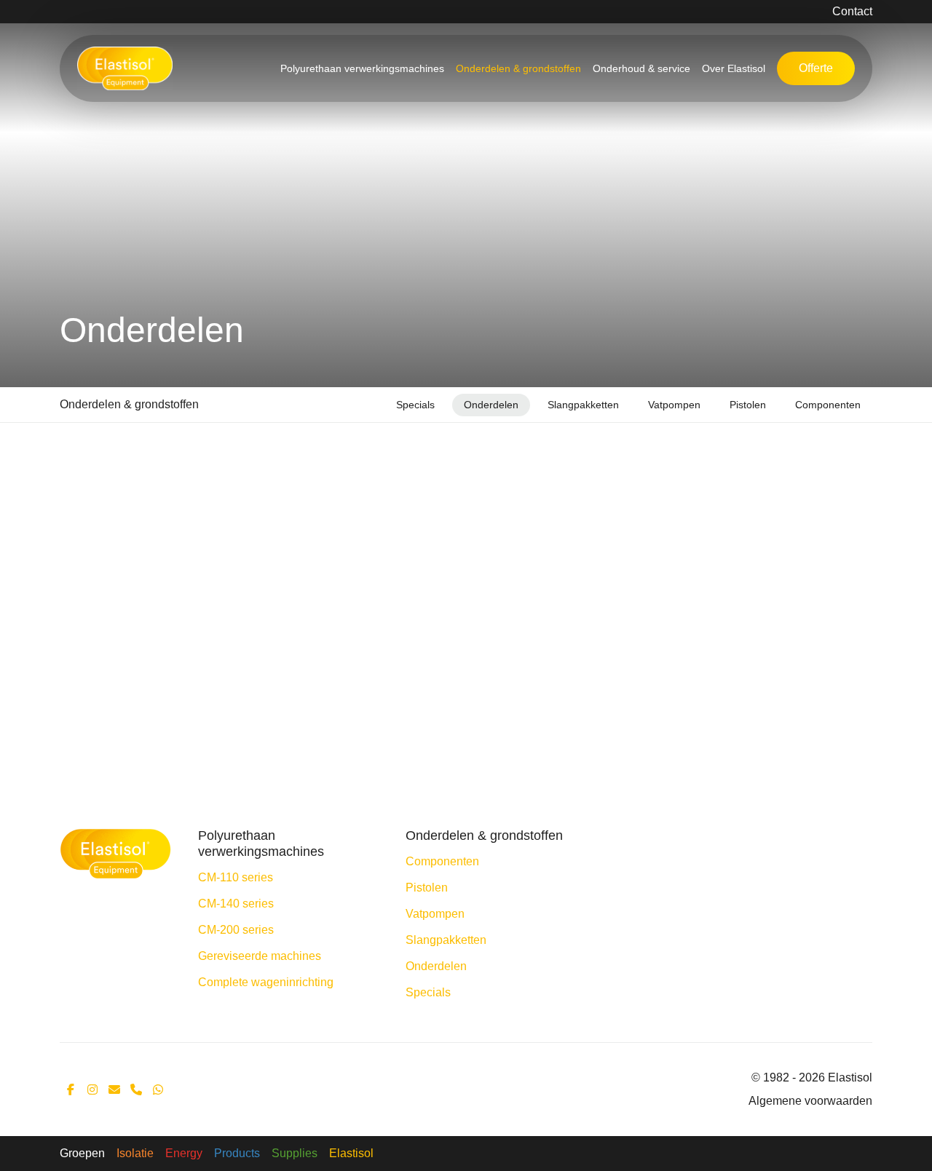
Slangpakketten (583, 405)
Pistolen (748, 405)
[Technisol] (125, 68)
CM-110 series (235, 877)
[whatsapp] (158, 1089)
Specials (415, 405)
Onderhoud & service (641, 68)
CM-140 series (236, 903)
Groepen (82, 1153)
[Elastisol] (115, 852)
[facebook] (71, 1089)
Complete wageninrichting (265, 982)
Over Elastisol (733, 68)
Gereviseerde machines (259, 956)
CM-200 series (236, 930)
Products (237, 1153)
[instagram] (92, 1089)
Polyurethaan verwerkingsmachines (362, 68)
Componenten (828, 405)
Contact (852, 11)
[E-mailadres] (114, 1089)
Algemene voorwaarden (810, 1101)
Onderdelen (491, 405)
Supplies (294, 1153)
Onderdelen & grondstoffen (518, 68)
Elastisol (351, 1153)
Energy (183, 1153)
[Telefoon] (136, 1089)
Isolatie (135, 1153)
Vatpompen (674, 405)
